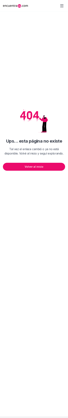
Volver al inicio (34, 166)
